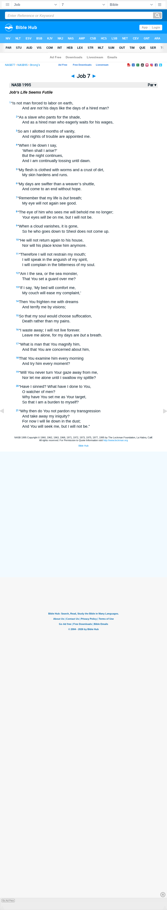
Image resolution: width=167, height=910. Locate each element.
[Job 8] (161, 421)
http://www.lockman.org (115, 440)
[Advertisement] (83, 545)
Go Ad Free (8, 900)
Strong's (35, 65)
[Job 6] (5, 421)
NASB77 (10, 65)
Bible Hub (83, 445)
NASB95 (22, 65)
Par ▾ (152, 85)
